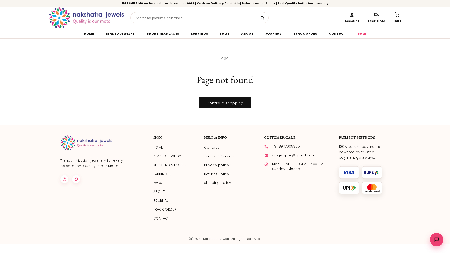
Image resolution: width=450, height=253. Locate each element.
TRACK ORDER (305, 33)
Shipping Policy (217, 182)
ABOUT (247, 33)
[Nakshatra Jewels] (86, 18)
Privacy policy (216, 165)
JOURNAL (273, 33)
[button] (397, 18)
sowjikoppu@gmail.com (293, 155)
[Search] (262, 17)
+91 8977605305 (286, 146)
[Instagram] (64, 179)
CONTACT (337, 33)
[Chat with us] (436, 239)
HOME (89, 33)
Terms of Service (219, 156)
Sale (362, 33)
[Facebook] (76, 179)
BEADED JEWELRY (120, 33)
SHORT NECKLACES (163, 33)
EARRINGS (199, 33)
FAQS (224, 33)
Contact (211, 147)
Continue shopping (225, 102)
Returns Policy (216, 174)
